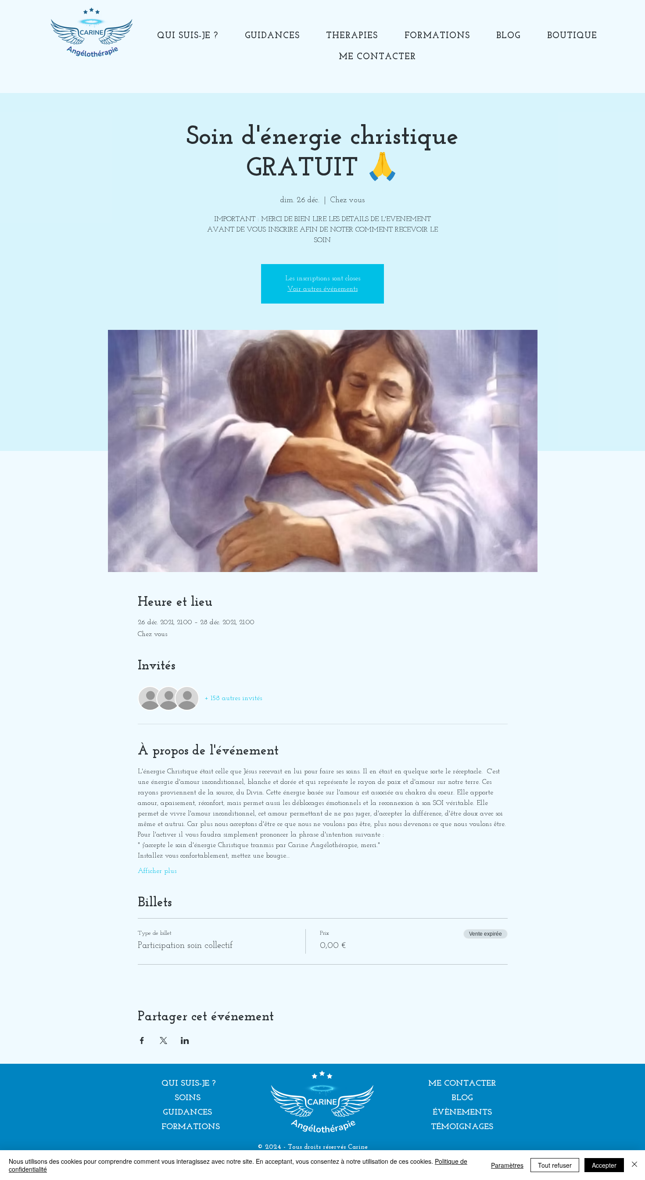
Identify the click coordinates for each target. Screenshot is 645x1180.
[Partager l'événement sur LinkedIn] (185, 1040)
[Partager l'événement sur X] (163, 1040)
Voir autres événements (322, 289)
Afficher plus (157, 871)
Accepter (604, 1165)
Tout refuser (555, 1165)
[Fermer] (634, 1165)
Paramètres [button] (507, 1165)
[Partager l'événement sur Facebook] (142, 1040)
